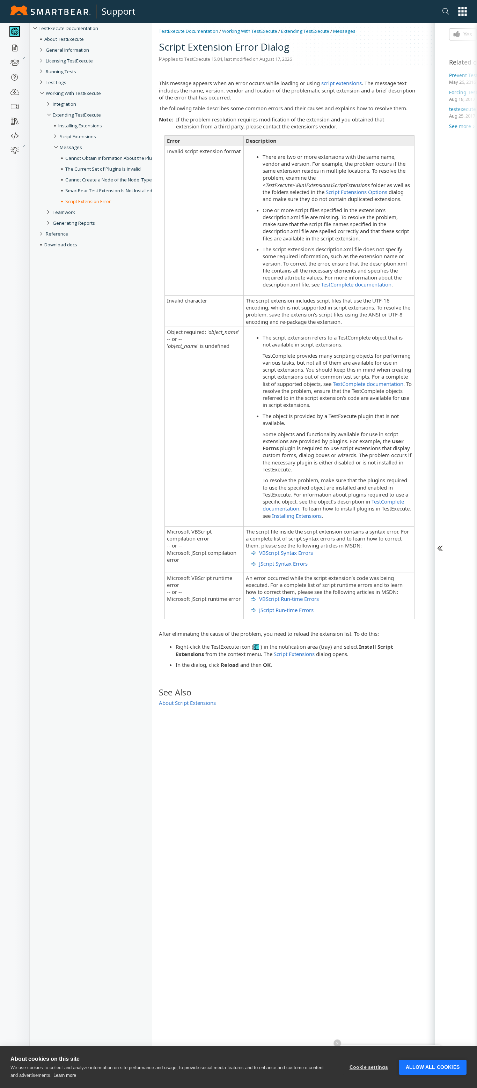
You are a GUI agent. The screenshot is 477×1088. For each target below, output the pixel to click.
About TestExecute (64, 39)
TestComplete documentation (356, 284)
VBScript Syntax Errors (286, 552)
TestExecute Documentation (68, 28)
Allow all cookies (433, 1067)
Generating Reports (74, 223)
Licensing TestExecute (69, 61)
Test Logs (56, 82)
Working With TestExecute (73, 93)
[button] (462, 11)
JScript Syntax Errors (283, 563)
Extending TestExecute (77, 115)
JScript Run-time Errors (286, 609)
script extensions (341, 83)
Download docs (60, 244)
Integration (64, 104)
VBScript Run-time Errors (289, 598)
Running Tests (61, 71)
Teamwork (64, 212)
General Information (67, 50)
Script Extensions (294, 653)
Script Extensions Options (356, 191)
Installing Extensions (297, 515)
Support (118, 11)
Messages (344, 31)
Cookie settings (369, 1067)
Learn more (64, 1075)
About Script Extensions (187, 702)
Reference (57, 234)
